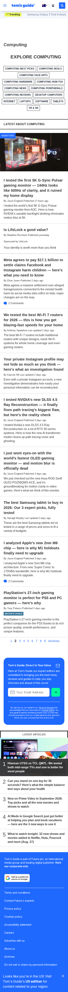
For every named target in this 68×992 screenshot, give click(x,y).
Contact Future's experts (19, 900)
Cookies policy (13, 916)
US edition (34, 981)
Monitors (8, 135)
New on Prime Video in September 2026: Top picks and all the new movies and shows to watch (35, 802)
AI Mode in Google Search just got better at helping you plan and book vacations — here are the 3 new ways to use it (35, 820)
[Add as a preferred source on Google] (17, 878)
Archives (53, 641)
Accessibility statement (17, 924)
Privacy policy (12, 908)
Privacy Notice (48, 710)
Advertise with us (14, 940)
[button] (62, 5)
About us (9, 948)
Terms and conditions (17, 892)
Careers (9, 932)
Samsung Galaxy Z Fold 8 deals (46, 14)
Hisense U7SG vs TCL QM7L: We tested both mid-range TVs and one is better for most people (35, 767)
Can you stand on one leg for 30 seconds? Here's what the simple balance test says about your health (36, 784)
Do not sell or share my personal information (30, 964)
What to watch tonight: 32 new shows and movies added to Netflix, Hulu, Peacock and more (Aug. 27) (36, 837)
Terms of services (46, 707)
